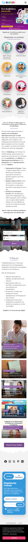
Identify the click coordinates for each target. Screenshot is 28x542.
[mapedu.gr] (8, 2)
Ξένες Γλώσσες (21, 94)
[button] (5, 461)
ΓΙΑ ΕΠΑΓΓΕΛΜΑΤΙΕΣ (11, 523)
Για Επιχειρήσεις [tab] (19, 476)
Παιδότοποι (7, 76)
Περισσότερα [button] (13, 534)
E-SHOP (20, 523)
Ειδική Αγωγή (7, 94)
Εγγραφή (19, 504)
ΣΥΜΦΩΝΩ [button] (14, 538)
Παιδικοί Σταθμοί (21, 56)
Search (14, 243)
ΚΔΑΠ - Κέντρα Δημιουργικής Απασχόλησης (7, 57)
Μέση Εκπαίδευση (7, 111)
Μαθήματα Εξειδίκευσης (21, 112)
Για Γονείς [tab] (9, 476)
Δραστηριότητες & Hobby (21, 76)
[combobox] (14, 233)
